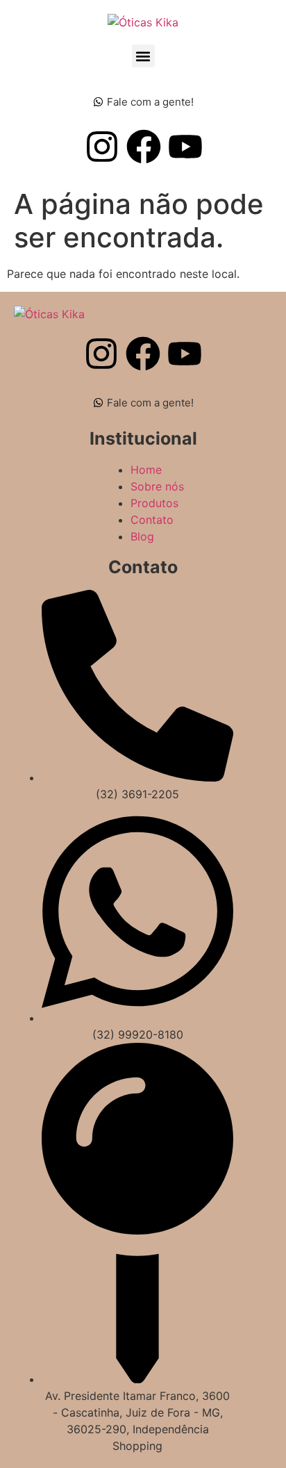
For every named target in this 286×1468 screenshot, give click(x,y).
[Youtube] (185, 146)
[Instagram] (102, 146)
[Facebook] (143, 146)
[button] (143, 55)
